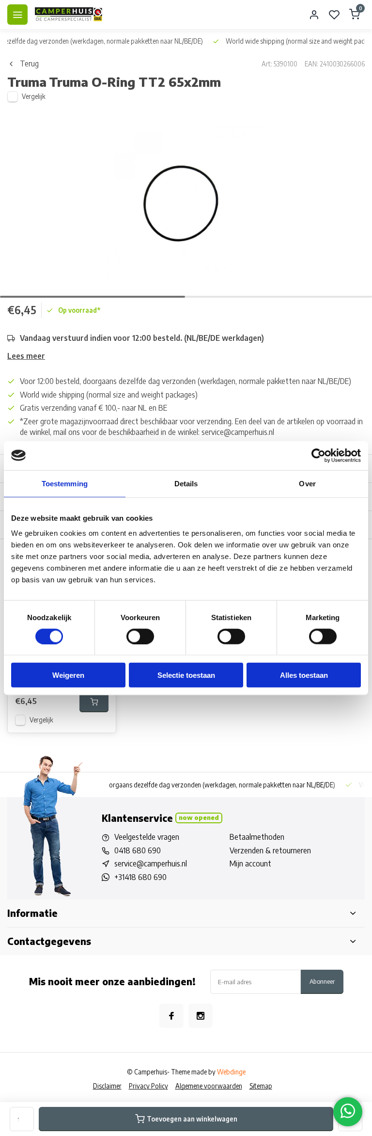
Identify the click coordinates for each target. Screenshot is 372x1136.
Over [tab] (307, 483)
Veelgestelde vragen (146, 837)
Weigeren (68, 675)
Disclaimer (107, 1086)
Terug (29, 63)
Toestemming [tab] (65, 483)
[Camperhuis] (69, 14)
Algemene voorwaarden (208, 1086)
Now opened (199, 817)
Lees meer (26, 356)
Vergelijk (34, 96)
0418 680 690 (137, 850)
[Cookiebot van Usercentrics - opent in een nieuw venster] (318, 455)
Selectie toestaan (186, 675)
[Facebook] (171, 1016)
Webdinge (231, 1072)
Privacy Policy (148, 1086)
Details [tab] (186, 483)
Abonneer (322, 981)
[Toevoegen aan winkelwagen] (93, 701)
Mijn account (250, 863)
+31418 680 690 (140, 877)
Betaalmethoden (257, 837)
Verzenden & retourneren (270, 850)
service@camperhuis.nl (150, 863)
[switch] (140, 636)
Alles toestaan (304, 675)
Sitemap (260, 1086)
